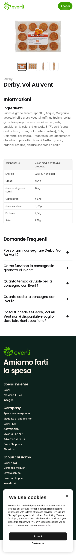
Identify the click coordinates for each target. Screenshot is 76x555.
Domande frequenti (15, 467)
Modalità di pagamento (18, 418)
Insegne (8, 400)
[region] (38, 520)
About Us (9, 449)
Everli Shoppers (13, 444)
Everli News (10, 462)
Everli (7, 389)
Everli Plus (10, 423)
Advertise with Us (14, 438)
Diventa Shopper (14, 478)
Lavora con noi (12, 472)
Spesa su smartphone (17, 413)
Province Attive (13, 395)
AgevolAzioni (11, 428)
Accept (38, 536)
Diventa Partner (13, 433)
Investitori (10, 483)
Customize (38, 543)
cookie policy (45, 525)
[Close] (67, 496)
